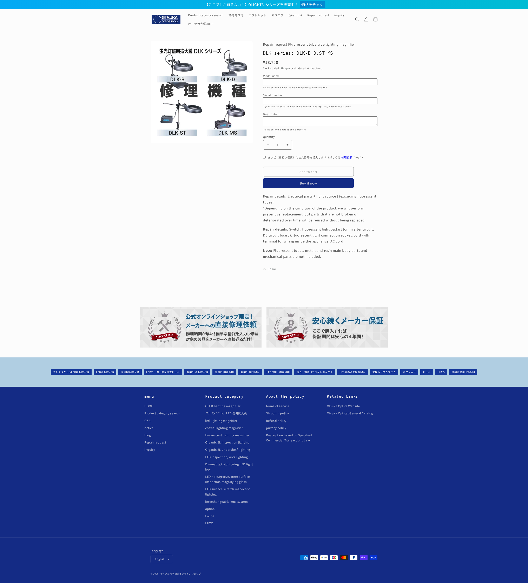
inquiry (149, 449)
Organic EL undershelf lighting (227, 449)
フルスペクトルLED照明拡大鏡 (71, 372)
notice (149, 428)
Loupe (209, 516)
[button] (357, 19)
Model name (271, 76)
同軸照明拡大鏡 (130, 372)
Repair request (155, 442)
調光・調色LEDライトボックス (315, 372)
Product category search (162, 413)
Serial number (272, 95)
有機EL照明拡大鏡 (197, 372)
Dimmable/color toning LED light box (229, 466)
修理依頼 (346, 157)
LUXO (441, 372)
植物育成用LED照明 (463, 372)
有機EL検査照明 (224, 372)
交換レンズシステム (384, 372)
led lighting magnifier (221, 421)
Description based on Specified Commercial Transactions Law (289, 437)
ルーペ (427, 372)
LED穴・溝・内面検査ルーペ (163, 372)
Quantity (269, 136)
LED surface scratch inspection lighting (228, 491)
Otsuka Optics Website (343, 406)
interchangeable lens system (226, 501)
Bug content (271, 114)
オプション (409, 372)
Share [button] (272, 269)
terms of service (277, 406)
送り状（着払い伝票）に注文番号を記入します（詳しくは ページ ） (316, 157)
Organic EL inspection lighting (227, 442)
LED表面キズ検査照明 (352, 372)
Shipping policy (277, 413)
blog (147, 435)
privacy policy (276, 428)
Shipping (286, 68)
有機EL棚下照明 (250, 372)
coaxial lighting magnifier (224, 428)
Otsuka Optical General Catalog (350, 413)
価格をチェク (312, 4)
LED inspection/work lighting (226, 457)
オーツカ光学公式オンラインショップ (180, 573)
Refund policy (276, 421)
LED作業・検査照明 (278, 372)
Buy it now (308, 183)
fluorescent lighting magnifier (227, 435)
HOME (148, 406)
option (210, 509)
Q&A (147, 421)
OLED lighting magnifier (222, 406)
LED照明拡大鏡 (105, 372)
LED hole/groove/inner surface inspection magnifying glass (227, 479)
